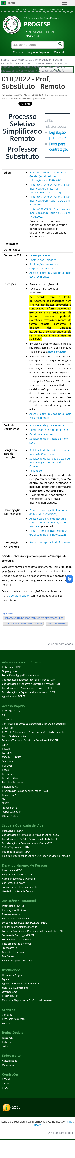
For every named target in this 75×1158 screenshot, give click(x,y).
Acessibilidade (19, 9)
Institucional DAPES (12, 667)
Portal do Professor (12, 782)
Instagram (7, 1042)
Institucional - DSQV (12, 830)
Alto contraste (38, 9)
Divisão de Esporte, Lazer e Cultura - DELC (24, 922)
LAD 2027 (7, 753)
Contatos (18, 52)
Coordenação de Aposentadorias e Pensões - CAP (28, 679)
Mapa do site (56, 9)
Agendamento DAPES (13, 696)
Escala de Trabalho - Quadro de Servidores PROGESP (30, 740)
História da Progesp (12, 975)
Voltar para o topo (61, 644)
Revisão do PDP (10, 795)
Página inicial (8, 60)
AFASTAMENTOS (11, 711)
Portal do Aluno (10, 778)
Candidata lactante (41, 434)
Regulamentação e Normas (16, 943)
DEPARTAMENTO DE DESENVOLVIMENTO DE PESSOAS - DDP (34, 618)
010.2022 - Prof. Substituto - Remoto (33, 82)
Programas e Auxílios (13, 914)
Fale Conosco (9, 956)
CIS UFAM (7, 719)
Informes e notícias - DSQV (16, 851)
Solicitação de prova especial (47, 425)
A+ (46, 12)
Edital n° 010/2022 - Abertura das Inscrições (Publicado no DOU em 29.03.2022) (49, 200)
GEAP (5, 744)
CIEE (4, 715)
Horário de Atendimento (15, 987)
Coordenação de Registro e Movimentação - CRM (28, 692)
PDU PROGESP (10, 996)
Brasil (11, 3)
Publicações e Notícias (14, 910)
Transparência (9, 807)
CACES (5, 1083)
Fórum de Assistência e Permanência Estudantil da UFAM (32, 931)
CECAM (6, 1079)
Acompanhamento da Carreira (34, 60)
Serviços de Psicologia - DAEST (18, 935)
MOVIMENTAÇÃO (11, 757)
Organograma (9, 671)
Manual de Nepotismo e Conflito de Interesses (27, 1000)
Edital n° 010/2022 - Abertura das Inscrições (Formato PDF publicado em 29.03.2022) (49, 188)
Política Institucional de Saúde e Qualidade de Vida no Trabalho (36, 855)
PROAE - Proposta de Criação (17, 960)
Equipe (5, 979)
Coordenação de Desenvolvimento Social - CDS (27, 843)
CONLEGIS (7, 727)
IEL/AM (6, 748)
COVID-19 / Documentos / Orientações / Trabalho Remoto (33, 732)
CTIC (69, 1121)
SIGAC (5, 803)
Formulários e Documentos (16, 939)
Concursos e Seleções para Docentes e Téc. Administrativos (34, 723)
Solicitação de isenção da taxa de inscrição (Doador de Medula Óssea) (49, 462)
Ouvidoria (7, 761)
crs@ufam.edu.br (57, 351)
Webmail (59, 52)
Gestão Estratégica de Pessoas (18, 891)
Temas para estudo (41, 255)
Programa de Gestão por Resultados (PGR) (25, 790)
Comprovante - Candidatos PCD (48, 429)
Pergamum (8, 774)
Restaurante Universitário (16, 918)
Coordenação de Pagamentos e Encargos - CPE (27, 688)
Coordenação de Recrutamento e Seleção (41, 67)
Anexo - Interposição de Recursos (49, 542)
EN (65, 12)
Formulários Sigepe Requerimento (20, 675)
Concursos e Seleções (13, 882)
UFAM (37, 1125)
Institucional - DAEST (13, 905)
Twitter (6, 1046)
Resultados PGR (10, 786)
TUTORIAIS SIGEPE (12, 811)
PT (60, 12)
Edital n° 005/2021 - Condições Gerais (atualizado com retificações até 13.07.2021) (48, 176)
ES (70, 12)
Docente (57, 60)
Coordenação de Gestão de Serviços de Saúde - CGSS (30, 834)
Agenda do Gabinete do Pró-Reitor (20, 983)
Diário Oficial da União (14, 736)
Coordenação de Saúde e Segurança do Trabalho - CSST (32, 839)
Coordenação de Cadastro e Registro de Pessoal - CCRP (31, 683)
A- (55, 12)
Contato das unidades (42, 260)
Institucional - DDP (12, 870)
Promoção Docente (12, 63)
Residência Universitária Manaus (19, 926)
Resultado (35, 470)
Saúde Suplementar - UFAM (17, 847)
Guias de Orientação (13, 952)
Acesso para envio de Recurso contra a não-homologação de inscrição (47, 522)
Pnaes (5, 769)
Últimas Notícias (10, 816)
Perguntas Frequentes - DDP (17, 874)
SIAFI (4, 799)
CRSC (5, 1087)
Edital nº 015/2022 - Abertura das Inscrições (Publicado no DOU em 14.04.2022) (49, 212)
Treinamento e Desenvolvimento (20, 887)
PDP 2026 (7, 765)
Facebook (7, 1037)
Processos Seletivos (12, 71)
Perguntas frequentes (38, 52)
